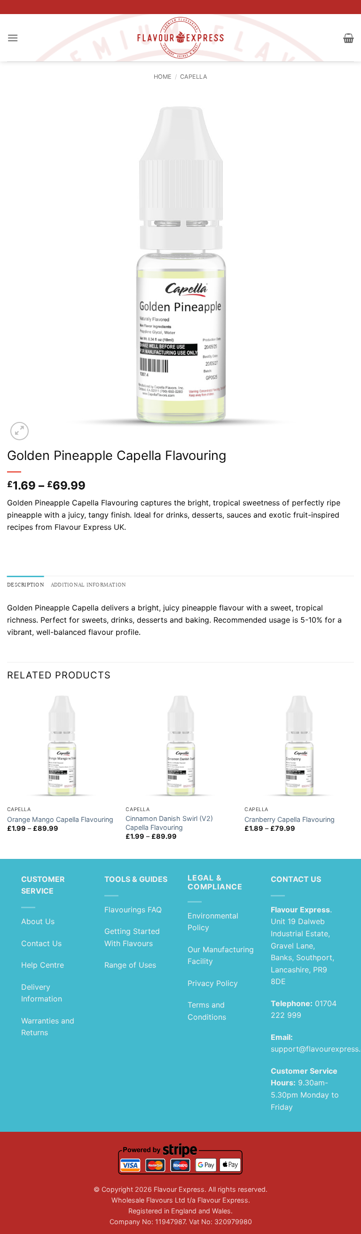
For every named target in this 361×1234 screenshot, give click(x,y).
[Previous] (7, 775)
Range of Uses (130, 965)
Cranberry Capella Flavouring (289, 819)
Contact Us (41, 943)
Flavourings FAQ (133, 909)
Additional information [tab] (88, 585)
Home (163, 76)
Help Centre (42, 965)
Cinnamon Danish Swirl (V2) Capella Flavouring (169, 822)
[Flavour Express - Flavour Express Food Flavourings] (181, 38)
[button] (12, 37)
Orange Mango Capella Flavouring (60, 819)
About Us (38, 921)
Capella (193, 76)
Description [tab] (25, 585)
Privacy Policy (213, 983)
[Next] (353, 775)
